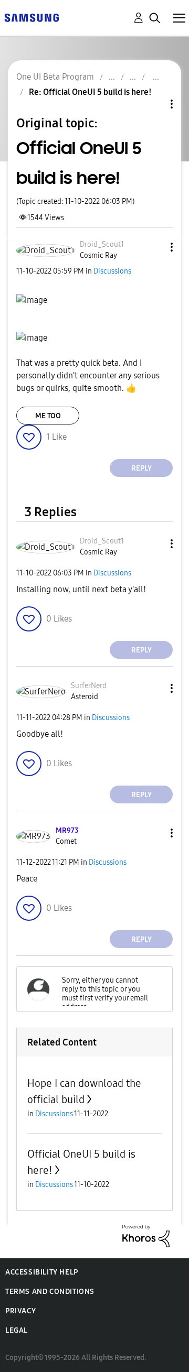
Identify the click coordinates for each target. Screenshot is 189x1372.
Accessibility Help (41, 1272)
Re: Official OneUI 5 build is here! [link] (90, 92)
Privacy (20, 1310)
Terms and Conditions (49, 1291)
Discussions (112, 271)
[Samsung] (31, 17)
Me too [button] (48, 415)
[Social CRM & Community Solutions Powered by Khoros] (146, 1235)
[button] (154, 247)
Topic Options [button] (154, 104)
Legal (16, 1330)
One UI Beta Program (55, 77)
